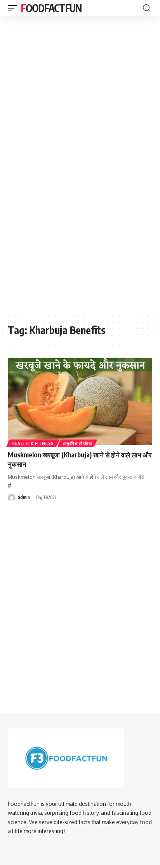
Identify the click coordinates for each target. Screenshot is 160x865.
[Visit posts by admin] (12, 498)
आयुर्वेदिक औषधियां (77, 443)
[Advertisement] (80, 63)
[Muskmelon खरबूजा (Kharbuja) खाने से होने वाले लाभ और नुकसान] (80, 401)
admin (24, 497)
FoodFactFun (51, 8)
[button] (14, 8)
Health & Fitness (33, 443)
